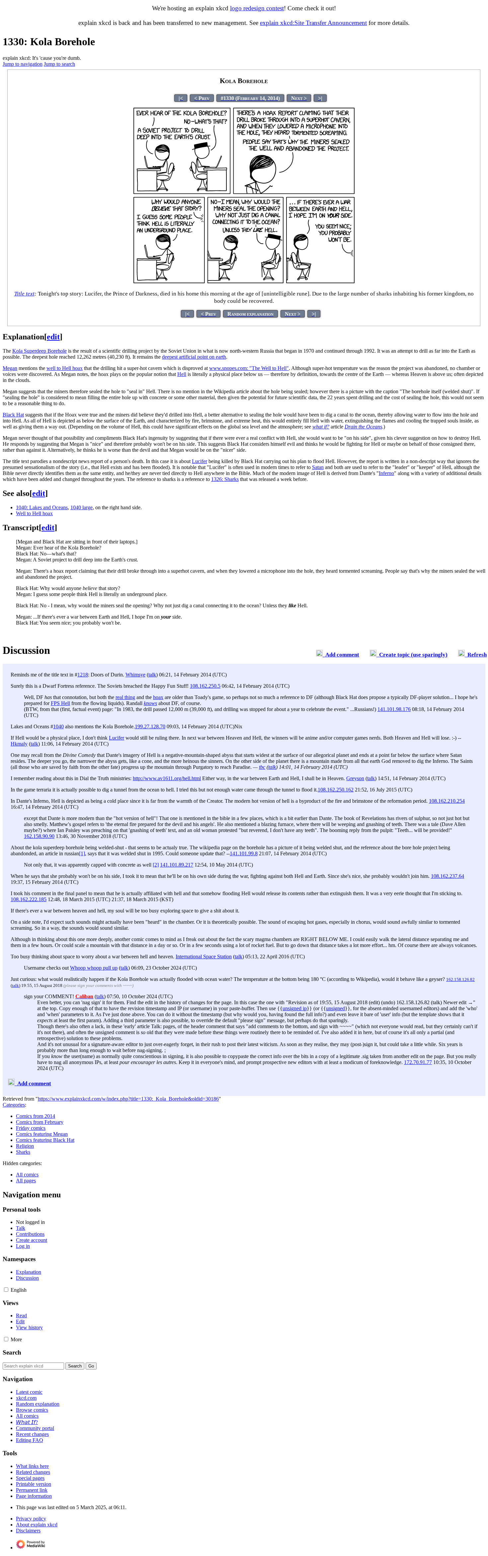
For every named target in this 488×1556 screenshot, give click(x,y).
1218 (82, 674)
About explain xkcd (36, 1524)
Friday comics (30, 1128)
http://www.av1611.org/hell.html (167, 778)
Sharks (23, 1152)
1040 (58, 726)
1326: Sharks (225, 479)
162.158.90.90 (39, 836)
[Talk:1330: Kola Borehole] (319, 655)
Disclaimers (28, 1530)
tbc (262, 767)
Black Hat (13, 415)
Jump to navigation (22, 64)
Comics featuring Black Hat (45, 1140)
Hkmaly (19, 744)
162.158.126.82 (460, 979)
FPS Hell (60, 703)
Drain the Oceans (363, 426)
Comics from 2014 (35, 1116)
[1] (82, 853)
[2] (156, 865)
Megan (10, 368)
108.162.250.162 (336, 789)
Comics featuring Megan (42, 1134)
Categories (14, 1105)
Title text (24, 294)
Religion (25, 1146)
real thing (125, 697)
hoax (158, 697)
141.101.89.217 (176, 865)
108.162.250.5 (205, 686)
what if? (320, 426)
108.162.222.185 (28, 899)
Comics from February (39, 1122)
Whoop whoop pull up (94, 968)
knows (150, 703)
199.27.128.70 (150, 726)
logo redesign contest (257, 8)
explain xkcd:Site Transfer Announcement (313, 22)
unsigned (335, 1008)
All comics (27, 1174)
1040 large (81, 507)
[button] (6, 1289)
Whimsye (135, 674)
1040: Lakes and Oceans (42, 507)
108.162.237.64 (447, 876)
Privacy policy (31, 1518)
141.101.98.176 (394, 709)
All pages (26, 1180)
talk (152, 674)
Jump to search (59, 64)
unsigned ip (295, 1008)
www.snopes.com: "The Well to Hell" (249, 368)
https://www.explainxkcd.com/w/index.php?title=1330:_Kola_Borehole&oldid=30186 (128, 1099)
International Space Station (204, 956)
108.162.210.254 (447, 801)
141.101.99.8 (244, 853)
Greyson (355, 778)
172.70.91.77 (418, 1062)
